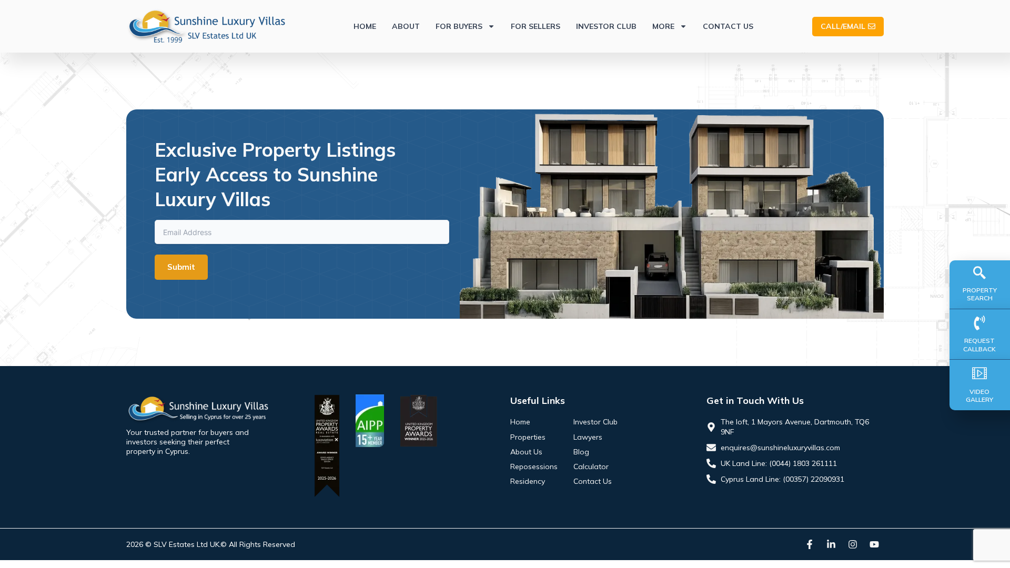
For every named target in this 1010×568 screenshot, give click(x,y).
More (663, 26)
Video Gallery (979, 396)
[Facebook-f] (809, 544)
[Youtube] (874, 544)
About (406, 26)
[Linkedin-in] (831, 544)
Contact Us (728, 26)
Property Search (980, 294)
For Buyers (459, 26)
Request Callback (979, 345)
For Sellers (535, 26)
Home (365, 26)
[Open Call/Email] (871, 26)
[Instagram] (852, 544)
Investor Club (606, 26)
